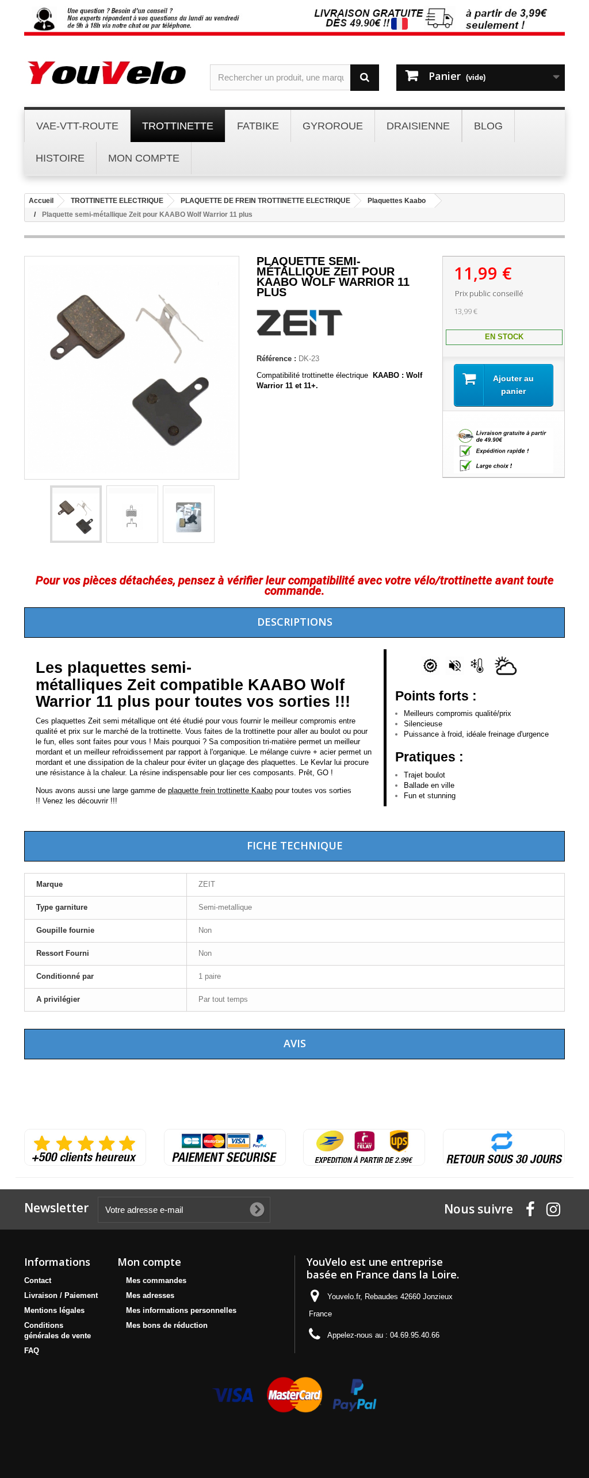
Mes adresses (150, 1295)
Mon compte (149, 1262)
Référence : (276, 358)
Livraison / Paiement (61, 1295)
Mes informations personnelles (181, 1310)
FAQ (31, 1350)
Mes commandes (156, 1280)
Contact (37, 1280)
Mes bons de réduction (167, 1325)
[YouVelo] (108, 72)
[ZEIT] (300, 334)
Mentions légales (54, 1310)
